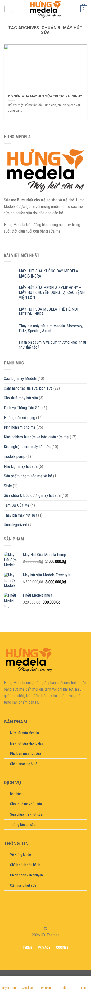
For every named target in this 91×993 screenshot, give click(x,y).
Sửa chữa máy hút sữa (26, 814)
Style (8, 485)
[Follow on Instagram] (42, 919)
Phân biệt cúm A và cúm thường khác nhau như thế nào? (52, 345)
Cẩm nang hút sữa (23, 885)
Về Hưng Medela (21, 854)
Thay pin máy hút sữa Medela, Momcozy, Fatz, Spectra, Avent (51, 328)
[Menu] (8, 9)
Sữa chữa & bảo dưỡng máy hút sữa (32, 495)
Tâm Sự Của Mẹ (16, 505)
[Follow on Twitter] (49, 919)
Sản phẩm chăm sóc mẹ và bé (28, 476)
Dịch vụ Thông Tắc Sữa (22, 407)
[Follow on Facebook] (36, 919)
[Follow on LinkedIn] (55, 919)
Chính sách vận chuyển (26, 875)
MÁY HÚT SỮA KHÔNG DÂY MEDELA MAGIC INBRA (48, 273)
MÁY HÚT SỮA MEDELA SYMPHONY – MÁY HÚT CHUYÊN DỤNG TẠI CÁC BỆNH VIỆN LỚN (52, 292)
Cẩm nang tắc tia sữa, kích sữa (28, 388)
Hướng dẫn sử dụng (19, 417)
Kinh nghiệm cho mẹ (20, 427)
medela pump (14, 456)
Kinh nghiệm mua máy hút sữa (27, 446)
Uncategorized (15, 524)
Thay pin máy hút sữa (20, 515)
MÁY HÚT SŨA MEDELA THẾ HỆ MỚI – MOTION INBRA (50, 311)
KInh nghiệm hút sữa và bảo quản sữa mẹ (36, 437)
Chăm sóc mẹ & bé (23, 764)
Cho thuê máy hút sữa (21, 398)
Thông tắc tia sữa (23, 825)
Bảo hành (17, 794)
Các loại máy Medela (20, 378)
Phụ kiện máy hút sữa (21, 466)
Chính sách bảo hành (25, 865)
